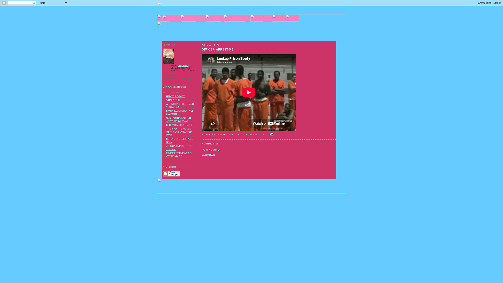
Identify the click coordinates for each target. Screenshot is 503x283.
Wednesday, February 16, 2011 (249, 135)
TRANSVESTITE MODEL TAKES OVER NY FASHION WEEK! (179, 132)
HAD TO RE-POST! (175, 96)
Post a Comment (212, 150)
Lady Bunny (183, 65)
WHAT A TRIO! (173, 100)
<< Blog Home (208, 154)
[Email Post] (271, 134)
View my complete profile (174, 87)
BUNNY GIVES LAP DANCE (179, 125)
